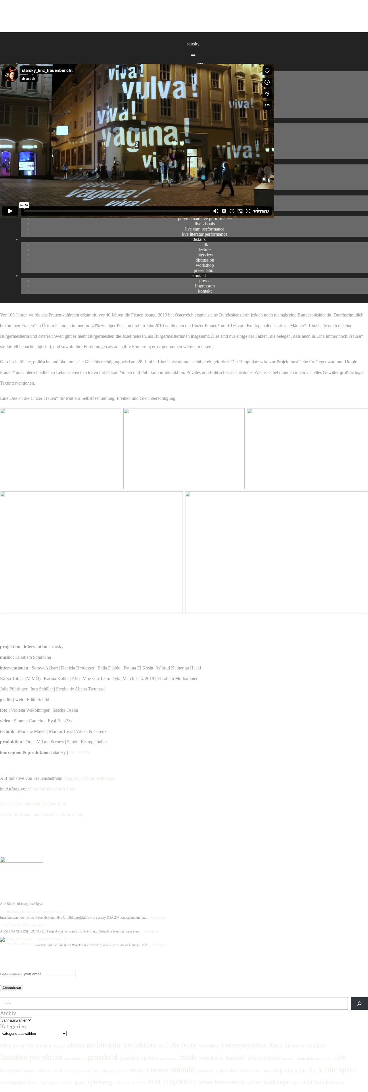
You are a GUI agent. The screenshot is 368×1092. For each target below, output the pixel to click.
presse (204, 280)
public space (337, 1069)
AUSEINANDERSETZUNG (23, 925)
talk (205, 244)
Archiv (8, 1013)
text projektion (172, 1081)
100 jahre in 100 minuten (25, 1046)
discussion (204, 260)
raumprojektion (18, 1082)
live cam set (47, 1070)
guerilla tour (168, 1059)
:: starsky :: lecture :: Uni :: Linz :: (58, 939)
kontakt (199, 275)
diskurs (199, 239)
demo (276, 1045)
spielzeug (100, 1082)
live (340, 1057)
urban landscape (268, 1082)
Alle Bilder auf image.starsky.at (34, 622)
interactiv (235, 1058)
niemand (157, 1070)
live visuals (205, 223)
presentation (205, 270)
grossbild (102, 1057)
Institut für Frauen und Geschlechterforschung (41, 814)
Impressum (205, 285)
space (80, 1082)
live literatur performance (204, 234)
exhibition (314, 1046)
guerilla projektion (139, 1058)
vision (295, 1083)
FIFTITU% (79, 752)
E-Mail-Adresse (11, 974)
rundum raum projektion (55, 1083)
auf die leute (177, 1045)
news (199, 63)
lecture (205, 249)
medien (123, 1071)
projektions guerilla (293, 1070)
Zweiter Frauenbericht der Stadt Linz (34, 803)
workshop (205, 265)
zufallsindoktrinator (323, 1082)
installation (211, 1058)
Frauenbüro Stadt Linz (52, 788)
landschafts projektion (315, 1058)
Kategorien (13, 1026)
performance (205, 1071)
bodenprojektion (244, 1045)
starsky (193, 43)
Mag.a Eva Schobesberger (89, 778)
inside (188, 1057)
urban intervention (221, 1082)
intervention (264, 1057)
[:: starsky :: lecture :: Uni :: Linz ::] (16, 941)
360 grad (59, 1046)
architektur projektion (121, 1045)
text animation (135, 1083)
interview (204, 254)
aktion (76, 1045)
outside (182, 1069)
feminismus (75, 1058)
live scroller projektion (74, 1071)
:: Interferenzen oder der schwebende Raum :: (34, 911)
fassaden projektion (31, 1057)
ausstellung (209, 1046)
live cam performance (204, 229)
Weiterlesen (157, 918)
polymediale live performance (243, 1070)
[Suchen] (359, 1003)
